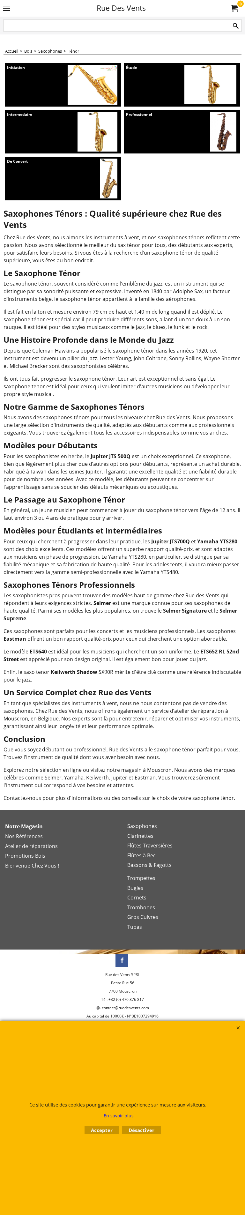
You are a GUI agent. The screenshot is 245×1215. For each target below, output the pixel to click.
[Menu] (6, 8)
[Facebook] (121, 960)
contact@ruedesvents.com (125, 1007)
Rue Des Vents (121, 8)
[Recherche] (236, 26)
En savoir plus (119, 1116)
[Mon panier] (234, 8)
